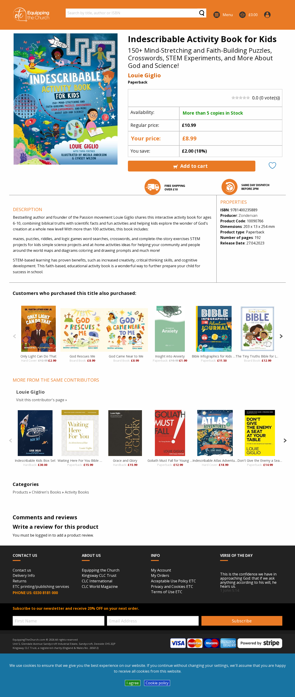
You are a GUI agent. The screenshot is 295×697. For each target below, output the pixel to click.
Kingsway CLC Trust (99, 576)
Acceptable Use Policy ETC (173, 581)
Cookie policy (157, 682)
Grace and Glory (125, 460)
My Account (161, 570)
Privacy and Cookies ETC (172, 587)
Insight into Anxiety (170, 356)
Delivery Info (24, 576)
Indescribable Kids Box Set (35, 460)
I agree (133, 682)
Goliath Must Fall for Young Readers (170, 460)
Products (20, 492)
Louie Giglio (144, 75)
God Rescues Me (82, 356)
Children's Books (46, 492)
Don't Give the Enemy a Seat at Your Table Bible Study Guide (259, 460)
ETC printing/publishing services (41, 587)
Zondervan (248, 215)
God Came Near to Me (126, 356)
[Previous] (14, 335)
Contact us (22, 570)
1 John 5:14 (229, 590)
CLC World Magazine (100, 587)
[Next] (281, 335)
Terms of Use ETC (166, 592)
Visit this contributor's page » (41, 399)
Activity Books (77, 492)
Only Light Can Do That (38, 356)
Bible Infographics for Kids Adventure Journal (214, 356)
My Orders (160, 576)
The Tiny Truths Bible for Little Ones (257, 356)
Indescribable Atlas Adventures (214, 460)
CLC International (97, 581)
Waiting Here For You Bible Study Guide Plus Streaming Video (80, 460)
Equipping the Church (100, 570)
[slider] (240, 97)
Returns (20, 581)
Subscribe (242, 621)
